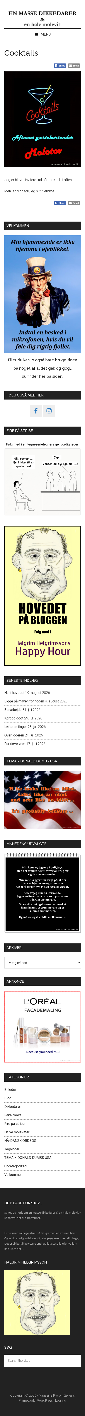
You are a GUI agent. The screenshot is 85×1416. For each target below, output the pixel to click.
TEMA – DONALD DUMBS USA (27, 1158)
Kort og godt (13, 718)
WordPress (45, 1400)
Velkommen (13, 1175)
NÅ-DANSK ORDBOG (20, 1141)
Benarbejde (13, 710)
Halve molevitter (16, 1132)
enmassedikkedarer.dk (42, 18)
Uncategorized (15, 1166)
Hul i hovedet (14, 693)
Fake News (13, 1115)
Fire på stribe (14, 1124)
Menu (46, 34)
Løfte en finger (15, 727)
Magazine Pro (48, 1395)
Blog (7, 1098)
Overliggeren (14, 735)
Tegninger (11, 1149)
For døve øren (15, 744)
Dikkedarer (12, 1107)
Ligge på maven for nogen (24, 701)
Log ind (60, 1400)
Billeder (10, 1090)
